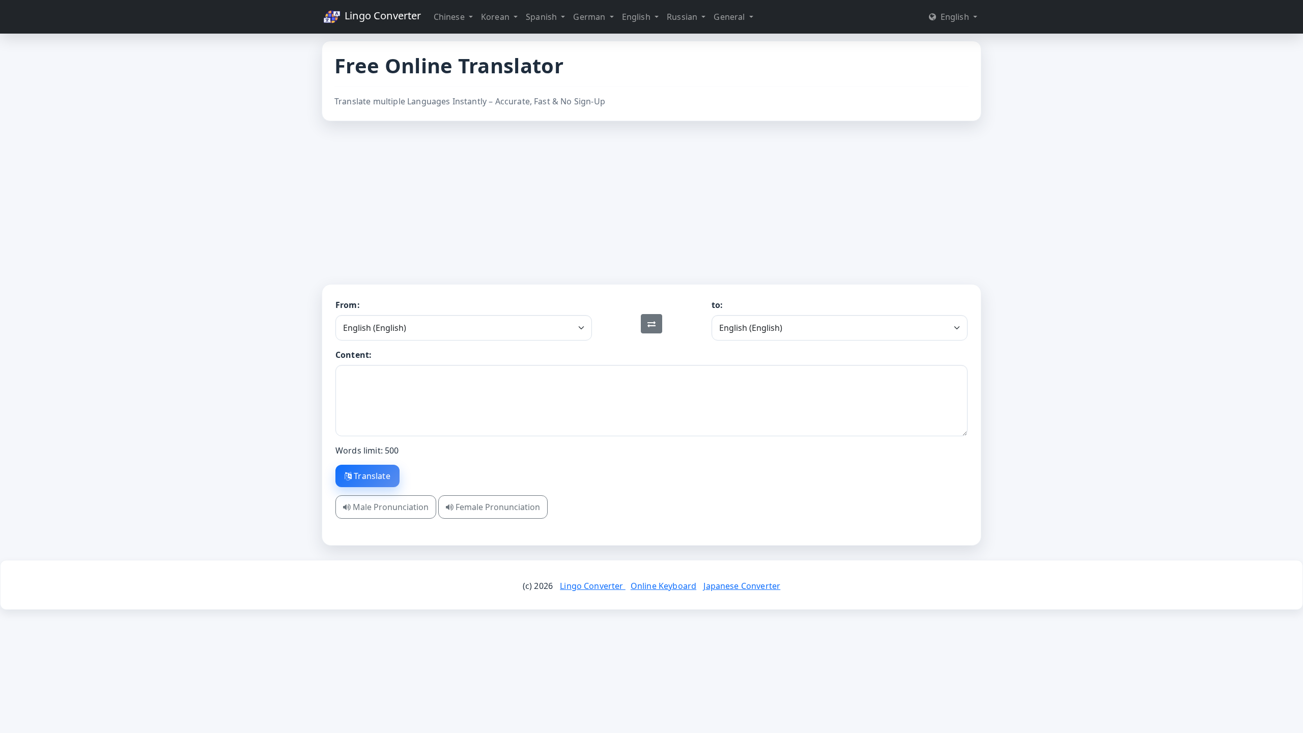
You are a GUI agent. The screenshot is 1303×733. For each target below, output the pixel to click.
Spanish (542, 16)
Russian (683, 16)
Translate (371, 476)
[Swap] (651, 323)
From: (347, 305)
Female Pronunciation (497, 507)
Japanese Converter (741, 585)
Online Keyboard (663, 585)
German (590, 16)
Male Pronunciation (390, 507)
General (730, 16)
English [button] (954, 16)
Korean (496, 16)
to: (717, 305)
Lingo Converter (381, 15)
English (637, 16)
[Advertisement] (651, 202)
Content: (353, 354)
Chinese (450, 16)
